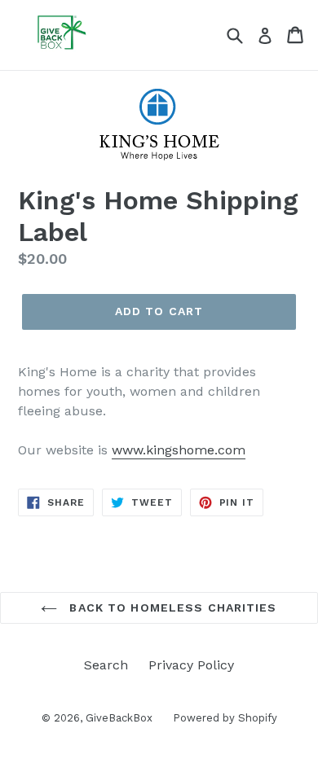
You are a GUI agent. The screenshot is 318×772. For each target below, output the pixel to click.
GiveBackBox (119, 718)
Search (106, 665)
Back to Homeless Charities (170, 607)
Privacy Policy (191, 665)
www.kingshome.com (178, 450)
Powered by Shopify (225, 718)
